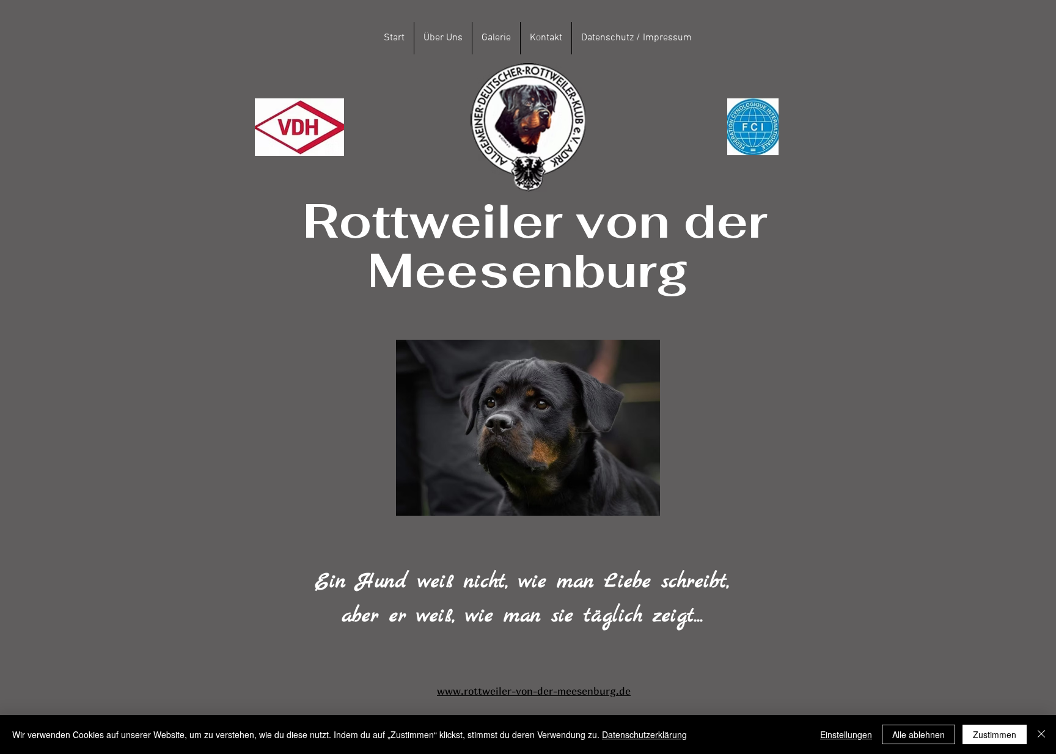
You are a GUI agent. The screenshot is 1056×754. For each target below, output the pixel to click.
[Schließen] (1041, 734)
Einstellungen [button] (846, 734)
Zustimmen (994, 734)
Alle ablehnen (918, 734)
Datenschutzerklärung (644, 734)
